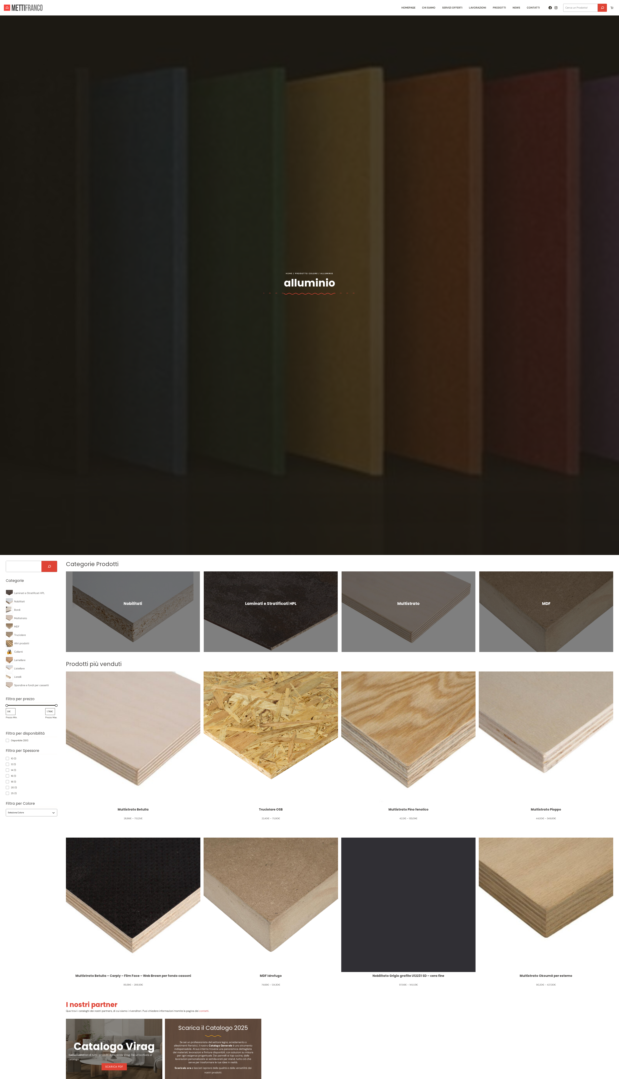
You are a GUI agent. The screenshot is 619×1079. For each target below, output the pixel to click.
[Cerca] (602, 8)
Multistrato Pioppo (546, 809)
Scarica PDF (114, 1066)
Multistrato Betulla (133, 809)
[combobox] (30, 812)
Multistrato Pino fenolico (408, 809)
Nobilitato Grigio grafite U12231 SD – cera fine (408, 976)
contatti (204, 1011)
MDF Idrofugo (271, 976)
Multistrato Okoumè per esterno (546, 976)
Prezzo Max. (51, 717)
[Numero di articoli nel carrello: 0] (612, 8)
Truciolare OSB (271, 809)
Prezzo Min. (11, 717)
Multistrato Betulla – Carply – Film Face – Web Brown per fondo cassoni (133, 976)
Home (289, 273)
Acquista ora (133, 611)
